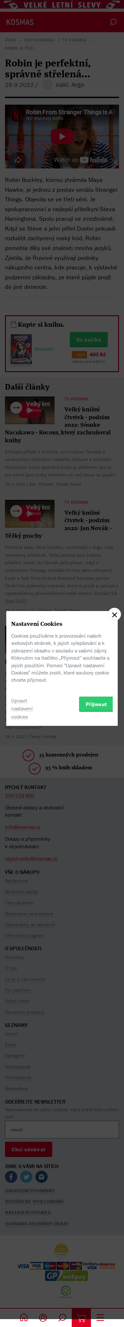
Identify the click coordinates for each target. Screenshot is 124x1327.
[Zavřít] (114, 614)
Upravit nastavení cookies (22, 708)
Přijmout (96, 704)
